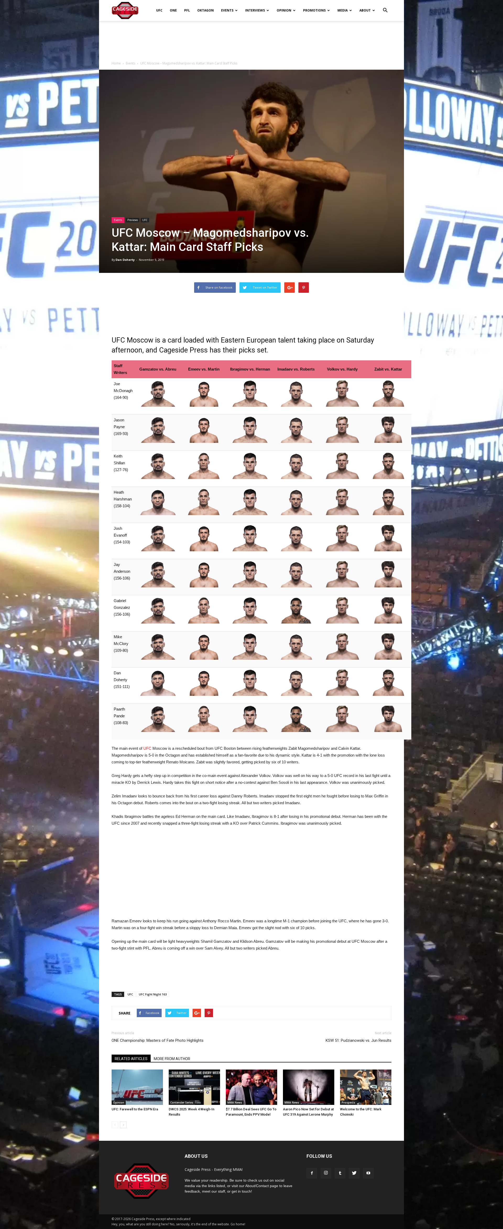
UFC (159, 10)
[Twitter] (354, 1173)
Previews (132, 220)
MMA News (234, 1102)
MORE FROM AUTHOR (172, 1059)
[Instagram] (326, 1173)
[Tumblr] (340, 1173)
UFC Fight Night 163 (153, 994)
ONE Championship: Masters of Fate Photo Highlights (158, 1040)
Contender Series (181, 1102)
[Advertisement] (251, 39)
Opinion (284, 10)
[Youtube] (368, 1173)
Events (227, 10)
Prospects (348, 1102)
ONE (173, 10)
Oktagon (205, 10)
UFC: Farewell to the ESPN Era (135, 1109)
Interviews (255, 10)
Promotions (314, 10)
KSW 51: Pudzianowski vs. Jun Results (358, 1040)
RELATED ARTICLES (131, 1059)
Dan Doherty (125, 260)
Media (342, 10)
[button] (385, 7)
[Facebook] (312, 1173)
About (365, 10)
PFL (187, 10)
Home (116, 63)
